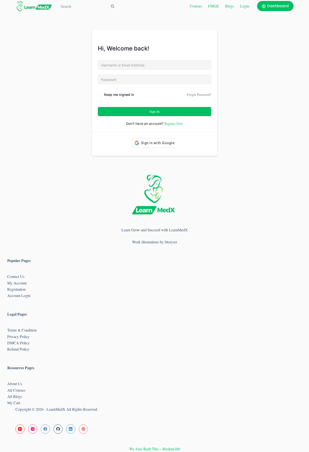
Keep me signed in (119, 94)
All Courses (16, 390)
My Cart (13, 402)
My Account (17, 282)
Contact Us (15, 276)
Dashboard (278, 5)
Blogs (229, 5)
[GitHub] (58, 429)
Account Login (18, 295)
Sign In (154, 111)
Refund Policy (18, 349)
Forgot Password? (199, 94)
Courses (196, 5)
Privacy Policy (18, 336)
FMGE (213, 5)
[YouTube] (20, 429)
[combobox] (82, 6)
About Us (14, 383)
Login (244, 5)
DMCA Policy (19, 342)
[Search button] (112, 6)
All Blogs (14, 396)
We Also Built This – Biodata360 (154, 448)
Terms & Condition (22, 329)
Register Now (173, 123)
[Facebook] (45, 429)
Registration (16, 289)
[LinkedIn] (70, 429)
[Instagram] (32, 429)
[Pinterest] (83, 429)
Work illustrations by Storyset (154, 241)
